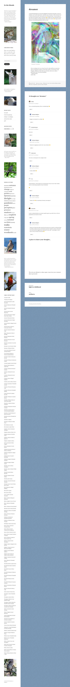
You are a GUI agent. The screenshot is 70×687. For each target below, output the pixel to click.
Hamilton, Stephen (7, 419)
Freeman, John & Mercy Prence (10, 381)
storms (5, 220)
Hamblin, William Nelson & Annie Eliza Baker (9, 400)
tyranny (12, 222)
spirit (8, 217)
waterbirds (8, 227)
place (13, 207)
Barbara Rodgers (40, 83)
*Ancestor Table (7, 297)
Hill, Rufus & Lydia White (9, 427)
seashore (7, 212)
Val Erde (53, 83)
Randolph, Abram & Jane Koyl (10, 523)
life (5, 198)
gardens (7, 193)
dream (31, 84)
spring (11, 217)
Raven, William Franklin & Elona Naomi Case (9, 538)
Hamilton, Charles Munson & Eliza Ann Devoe (9, 413)
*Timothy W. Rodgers (8, 299)
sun (5, 222)
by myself (6, 112)
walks (7, 224)
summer (10, 220)
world (14, 232)
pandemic (8, 203)
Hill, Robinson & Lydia (8, 424)
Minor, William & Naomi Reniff (10, 506)
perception (8, 208)
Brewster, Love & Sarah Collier (10, 346)
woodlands (8, 232)
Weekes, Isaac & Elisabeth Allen (10, 635)
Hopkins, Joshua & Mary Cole (9, 432)
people (6, 205)
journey (13, 196)
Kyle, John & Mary (7, 492)
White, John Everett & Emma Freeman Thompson (9, 645)
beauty (11, 187)
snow (7, 215)
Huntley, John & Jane (8, 478)
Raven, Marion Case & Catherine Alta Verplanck (9, 529)
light (9, 198)
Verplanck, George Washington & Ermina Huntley (10, 628)
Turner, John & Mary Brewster (10, 625)
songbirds (12, 215)
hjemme (7, 196)
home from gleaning (8, 114)
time (8, 222)
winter (7, 230)
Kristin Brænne (34, 127)
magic (14, 198)
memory (6, 200)
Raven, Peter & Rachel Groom (10, 532)
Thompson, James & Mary (9, 597)
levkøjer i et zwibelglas (8, 116)
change (6, 189)
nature (13, 200)
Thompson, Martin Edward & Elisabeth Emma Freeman (9, 603)
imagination (35, 84)
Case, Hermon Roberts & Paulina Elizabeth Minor (9, 354)
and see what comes (8, 118)
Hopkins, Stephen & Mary (9, 440)
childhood (12, 189)
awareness (6, 187)
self (12, 212)
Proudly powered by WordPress (35, 304)
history (13, 193)
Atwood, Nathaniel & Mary (9, 318)
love (12, 198)
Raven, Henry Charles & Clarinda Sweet (8, 526)
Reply (31, 109)
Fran (48, 83)
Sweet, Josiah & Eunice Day (9, 591)
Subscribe (7, 64)
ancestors (6, 185)
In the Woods (9, 5)
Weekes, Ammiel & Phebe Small (10, 630)
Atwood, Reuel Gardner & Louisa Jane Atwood (9, 327)
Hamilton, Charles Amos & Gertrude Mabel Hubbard (9, 410)
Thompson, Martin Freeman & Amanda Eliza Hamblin (10, 606)
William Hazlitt (57, 83)
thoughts (45, 84)
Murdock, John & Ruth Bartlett (10, 508)
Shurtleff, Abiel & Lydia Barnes (10, 563)
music (10, 200)
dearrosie (33, 208)
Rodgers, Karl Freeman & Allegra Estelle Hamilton (9, 554)
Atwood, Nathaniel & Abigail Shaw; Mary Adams (9, 315)
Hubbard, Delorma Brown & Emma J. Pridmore (9, 450)
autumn (12, 185)
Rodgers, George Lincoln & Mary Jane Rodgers (9, 548)
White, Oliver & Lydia (8, 647)
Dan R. (46, 83)
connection (6, 191)
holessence (33, 153)
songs (5, 217)
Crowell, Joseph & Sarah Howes (10, 363)
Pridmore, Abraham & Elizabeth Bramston (8, 518)
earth (10, 191)
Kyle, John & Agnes (7, 490)
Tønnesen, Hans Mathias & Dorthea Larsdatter (9, 619)
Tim (50, 83)
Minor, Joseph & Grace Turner (10, 501)
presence (7, 210)
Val (32, 179)
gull (10, 193)
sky (5, 215)
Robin (32, 101)
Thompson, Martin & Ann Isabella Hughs (9, 600)
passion (39, 84)
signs (14, 212)
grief (5, 120)
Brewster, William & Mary (9, 348)
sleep (42, 84)
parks (14, 203)
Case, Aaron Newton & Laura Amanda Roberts (9, 351)
